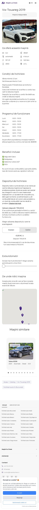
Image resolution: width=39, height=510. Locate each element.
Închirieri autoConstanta (9, 420)
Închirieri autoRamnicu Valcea (10, 434)
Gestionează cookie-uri (19, 502)
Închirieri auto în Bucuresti (13, 387)
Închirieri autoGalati (27, 424)
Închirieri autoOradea (27, 427)
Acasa (6, 382)
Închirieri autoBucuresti (9, 410)
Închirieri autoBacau (8, 414)
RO (32, 3)
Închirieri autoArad (26, 410)
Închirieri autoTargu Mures (9, 440)
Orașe (4, 405)
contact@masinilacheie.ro (11, 472)
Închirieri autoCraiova (8, 424)
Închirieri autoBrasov (8, 417)
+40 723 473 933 (8, 466)
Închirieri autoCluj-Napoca (29, 417)
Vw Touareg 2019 (23, 382)
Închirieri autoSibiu (26, 434)
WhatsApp (7, 469)
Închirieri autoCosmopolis (28, 420)
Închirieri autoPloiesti (27, 430)
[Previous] (5, 31)
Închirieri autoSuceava (8, 437)
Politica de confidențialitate (29, 506)
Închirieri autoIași (7, 427)
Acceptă (19, 493)
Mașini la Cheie (7, 449)
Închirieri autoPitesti (8, 430)
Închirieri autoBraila (26, 414)
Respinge (19, 498)
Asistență (5, 456)
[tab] (11, 230)
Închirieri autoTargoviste (28, 437)
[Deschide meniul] (35, 3)
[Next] (34, 31)
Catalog (12, 382)
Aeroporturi (15, 405)
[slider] (3, 266)
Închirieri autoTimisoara (28, 440)
